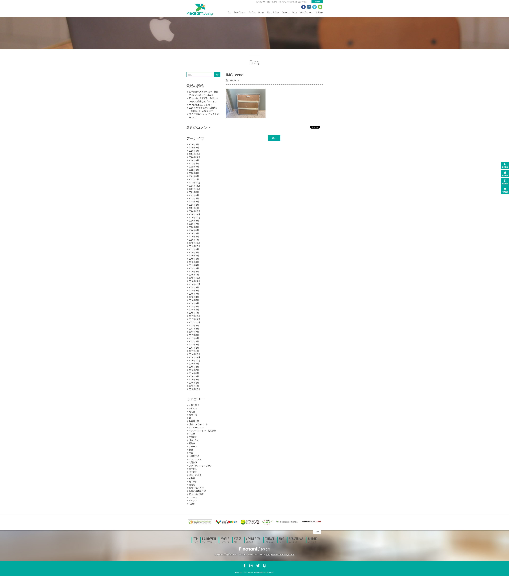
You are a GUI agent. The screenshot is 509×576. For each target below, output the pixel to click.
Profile (252, 12)
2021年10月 (194, 188)
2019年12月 (194, 242)
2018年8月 (194, 290)
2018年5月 (194, 300)
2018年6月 (194, 296)
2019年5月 (194, 261)
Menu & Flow (273, 12)
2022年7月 (194, 166)
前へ (274, 138)
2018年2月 (194, 309)
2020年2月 (194, 236)
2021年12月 (194, 182)
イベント (193, 500)
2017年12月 (194, 315)
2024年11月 (194, 157)
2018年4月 (194, 303)
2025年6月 (194, 150)
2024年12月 (194, 153)
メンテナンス (195, 459)
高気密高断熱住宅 (197, 490)
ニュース (193, 497)
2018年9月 (194, 287)
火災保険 (193, 462)
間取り (192, 443)
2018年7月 (194, 293)
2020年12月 (194, 211)
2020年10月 (194, 217)
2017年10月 (194, 322)
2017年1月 (194, 350)
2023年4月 (194, 163)
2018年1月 (194, 312)
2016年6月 (194, 373)
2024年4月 (194, 160)
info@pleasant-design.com (280, 554)
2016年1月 (194, 385)
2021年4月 (194, 198)
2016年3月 (194, 379)
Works (261, 12)
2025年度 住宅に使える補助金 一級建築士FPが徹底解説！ (203, 109)
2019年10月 (194, 246)
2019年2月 (194, 271)
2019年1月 (194, 274)
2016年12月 (194, 354)
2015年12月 (194, 389)
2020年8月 (194, 220)
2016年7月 (194, 369)
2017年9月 (194, 325)
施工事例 (193, 481)
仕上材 (192, 433)
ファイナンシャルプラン (200, 465)
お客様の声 (194, 421)
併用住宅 (193, 471)
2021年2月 (194, 204)
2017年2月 (194, 347)
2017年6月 (194, 335)
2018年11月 (194, 281)
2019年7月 (194, 255)
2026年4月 (194, 144)
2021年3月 (194, 201)
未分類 (192, 503)
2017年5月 (194, 338)
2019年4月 (194, 265)
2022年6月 (194, 169)
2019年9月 (194, 249)
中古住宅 (193, 436)
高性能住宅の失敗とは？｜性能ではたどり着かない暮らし (203, 93)
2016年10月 (194, 360)
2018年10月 (194, 284)
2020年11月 (194, 214)
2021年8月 (194, 192)
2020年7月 (194, 223)
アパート (193, 446)
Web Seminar (306, 12)
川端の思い (194, 440)
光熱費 (192, 478)
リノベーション (196, 427)
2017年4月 (194, 341)
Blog (294, 12)
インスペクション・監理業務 (202, 430)
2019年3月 (194, 268)
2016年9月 (194, 363)
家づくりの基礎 (196, 494)
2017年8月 (194, 328)
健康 (191, 449)
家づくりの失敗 (196, 487)
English (317, 2)
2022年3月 (194, 176)
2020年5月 (194, 230)
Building (319, 12)
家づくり (193, 414)
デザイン (193, 408)
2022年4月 (194, 172)
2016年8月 (194, 366)
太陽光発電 (194, 405)
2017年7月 (194, 331)
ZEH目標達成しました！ (200, 104)
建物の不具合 (195, 475)
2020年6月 (194, 226)
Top (229, 12)
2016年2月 (194, 382)
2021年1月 (194, 207)
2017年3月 (194, 344)
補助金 (192, 411)
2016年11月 (194, 357)
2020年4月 (194, 233)
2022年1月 (194, 179)
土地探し (193, 468)
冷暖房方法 (194, 456)
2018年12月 (194, 277)
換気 (191, 452)
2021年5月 (194, 195)
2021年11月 (194, 185)
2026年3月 (194, 147)
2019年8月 (194, 252)
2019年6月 (194, 258)
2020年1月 (194, 239)
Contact (285, 12)
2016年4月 (194, 376)
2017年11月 (194, 319)
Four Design (239, 12)
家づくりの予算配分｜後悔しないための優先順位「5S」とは (203, 100)
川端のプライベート (198, 424)
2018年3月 (194, 306)
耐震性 (192, 484)
